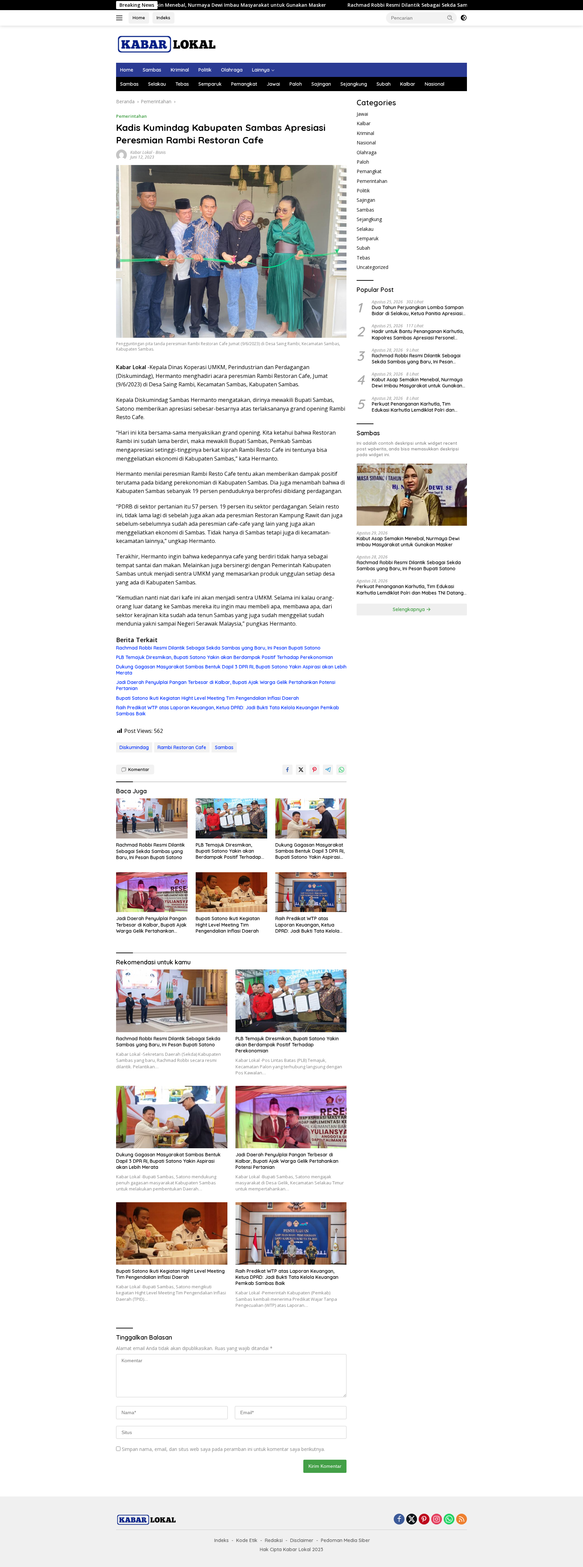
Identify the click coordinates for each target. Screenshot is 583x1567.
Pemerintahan (131, 116)
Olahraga (232, 70)
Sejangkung (353, 84)
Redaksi (274, 1540)
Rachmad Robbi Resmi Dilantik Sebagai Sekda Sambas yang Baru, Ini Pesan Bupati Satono (345, 5)
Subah (384, 84)
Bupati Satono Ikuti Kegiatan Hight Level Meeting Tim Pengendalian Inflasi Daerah (207, 698)
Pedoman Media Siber (345, 1540)
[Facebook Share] (287, 770)
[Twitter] (411, 1519)
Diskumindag (134, 747)
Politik (205, 70)
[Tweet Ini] (301, 770)
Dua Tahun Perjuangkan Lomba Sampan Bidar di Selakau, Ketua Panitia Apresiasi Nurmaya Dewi (418, 310)
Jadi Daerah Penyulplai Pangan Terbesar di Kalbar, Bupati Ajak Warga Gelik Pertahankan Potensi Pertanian (225, 685)
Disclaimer (301, 1540)
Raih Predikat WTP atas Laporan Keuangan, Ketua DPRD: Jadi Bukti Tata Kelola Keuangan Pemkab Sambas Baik (227, 711)
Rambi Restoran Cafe (182, 747)
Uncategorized (372, 267)
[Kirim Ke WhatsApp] (341, 770)
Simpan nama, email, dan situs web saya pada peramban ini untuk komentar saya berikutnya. (223, 1449)
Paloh (295, 84)
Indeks (163, 17)
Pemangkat (244, 84)
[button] (450, 17)
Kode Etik (246, 1540)
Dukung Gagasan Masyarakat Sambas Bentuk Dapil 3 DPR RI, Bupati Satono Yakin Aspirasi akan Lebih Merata (231, 670)
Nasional (434, 84)
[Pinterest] (424, 1519)
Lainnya (261, 70)
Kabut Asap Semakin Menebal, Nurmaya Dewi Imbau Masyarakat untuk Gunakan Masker (417, 383)
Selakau (157, 84)
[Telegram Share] (328, 770)
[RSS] (461, 1519)
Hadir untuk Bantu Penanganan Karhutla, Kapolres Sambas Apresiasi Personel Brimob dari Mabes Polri (418, 334)
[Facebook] (399, 1519)
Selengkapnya (409, 609)
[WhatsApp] (449, 1519)
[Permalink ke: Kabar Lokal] (121, 154)
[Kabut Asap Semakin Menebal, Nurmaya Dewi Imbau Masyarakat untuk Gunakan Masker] (412, 495)
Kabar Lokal (141, 152)
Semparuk (210, 84)
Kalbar (407, 84)
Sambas (152, 70)
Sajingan (321, 84)
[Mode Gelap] (463, 18)
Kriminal (180, 70)
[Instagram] (436, 1519)
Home (139, 17)
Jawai (273, 84)
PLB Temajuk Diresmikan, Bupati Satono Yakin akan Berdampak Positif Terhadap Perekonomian (224, 657)
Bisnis (161, 152)
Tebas (182, 84)
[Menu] (120, 18)
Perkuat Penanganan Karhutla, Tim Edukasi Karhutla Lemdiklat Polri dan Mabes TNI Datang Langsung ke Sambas (418, 407)
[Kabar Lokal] (166, 43)
